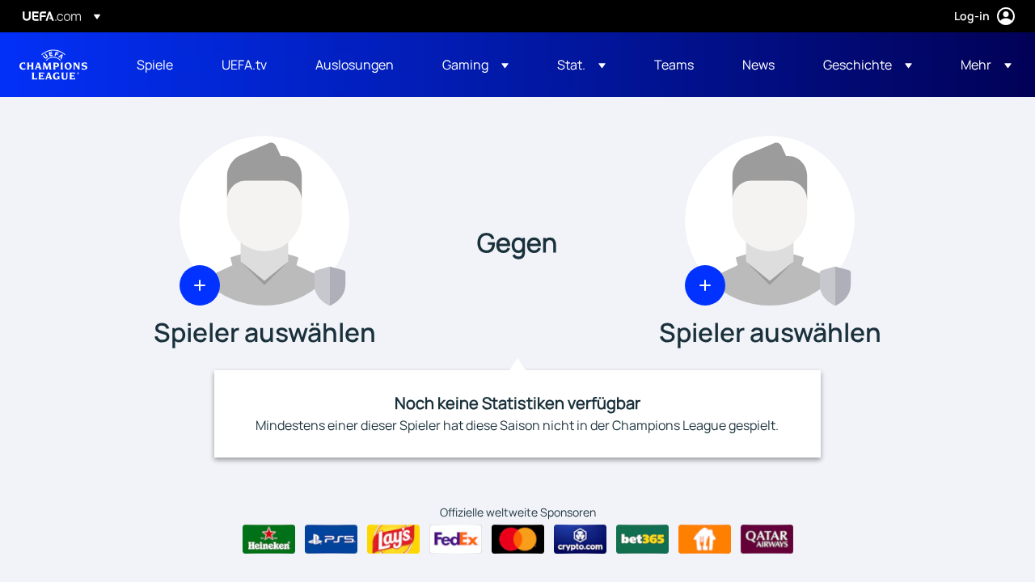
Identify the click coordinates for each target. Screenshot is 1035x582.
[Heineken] (269, 539)
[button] (475, 64)
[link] (155, 64)
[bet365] (642, 539)
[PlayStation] (331, 539)
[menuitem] (159, 64)
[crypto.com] (580, 539)
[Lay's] (393, 539)
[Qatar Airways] (767, 539)
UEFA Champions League (53, 64)
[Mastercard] (518, 539)
